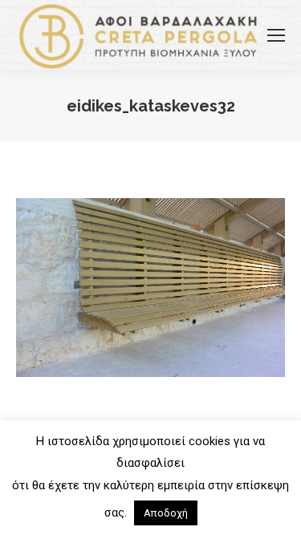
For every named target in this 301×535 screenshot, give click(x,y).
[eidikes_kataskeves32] (150, 287)
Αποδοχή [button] (166, 513)
